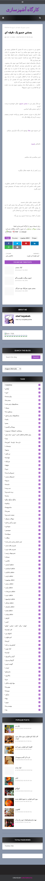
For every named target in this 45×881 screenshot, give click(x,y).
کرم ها (22, 641)
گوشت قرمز (22, 664)
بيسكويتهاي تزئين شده (22, 404)
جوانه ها (22, 458)
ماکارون (22, 676)
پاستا (22, 419)
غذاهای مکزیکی (22, 607)
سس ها (22, 511)
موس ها (22, 687)
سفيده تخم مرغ (22, 515)
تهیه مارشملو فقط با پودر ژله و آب (25, 820)
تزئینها (22, 450)
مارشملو (22, 672)
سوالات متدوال (22, 519)
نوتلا (22, 698)
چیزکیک (22, 461)
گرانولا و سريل (22, 660)
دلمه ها (22, 484)
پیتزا (22, 438)
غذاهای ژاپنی (22, 588)
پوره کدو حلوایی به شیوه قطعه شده (26, 799)
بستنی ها (15, 238)
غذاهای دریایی (22, 584)
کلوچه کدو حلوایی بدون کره (23, 747)
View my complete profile (24, 319)
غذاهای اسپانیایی (22, 568)
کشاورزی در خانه (22, 645)
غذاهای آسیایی (22, 565)
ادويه (22, 393)
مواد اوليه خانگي (22, 683)
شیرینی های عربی (22, 549)
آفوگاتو (17, 789)
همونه (33, 144)
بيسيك (22, 408)
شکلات (22, 538)
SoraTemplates (26, 878)
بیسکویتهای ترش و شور (22, 416)
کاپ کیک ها (22, 630)
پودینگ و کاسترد (22, 427)
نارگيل (22, 695)
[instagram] (22, 2)
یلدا (22, 710)
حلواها (22, 465)
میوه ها (12, 27)
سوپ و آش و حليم (22, 523)
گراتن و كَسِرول (22, 656)
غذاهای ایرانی (22, 576)
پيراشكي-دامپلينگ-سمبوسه (22, 431)
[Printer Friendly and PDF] (16, 233)
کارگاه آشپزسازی (22, 9)
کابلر (16, 778)
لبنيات (22, 668)
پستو (22, 423)
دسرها (22, 481)
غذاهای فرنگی (22, 603)
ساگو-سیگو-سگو (22, 500)
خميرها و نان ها (22, 473)
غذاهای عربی (22, 595)
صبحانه (22, 557)
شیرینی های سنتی (22, 546)
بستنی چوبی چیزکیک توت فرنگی (25, 288)
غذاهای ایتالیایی (22, 572)
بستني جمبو (24, 103)
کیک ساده (18, 768)
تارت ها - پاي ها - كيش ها (22, 442)
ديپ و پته (22, 488)
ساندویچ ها (22, 507)
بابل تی (17, 726)
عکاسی (22, 561)
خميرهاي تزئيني (22, 477)
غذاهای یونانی (22, 614)
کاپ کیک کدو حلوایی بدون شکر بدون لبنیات (26, 737)
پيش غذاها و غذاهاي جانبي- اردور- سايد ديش (22, 435)
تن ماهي (22, 454)
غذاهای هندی (22, 611)
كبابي (22, 622)
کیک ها (22, 653)
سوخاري (22, 526)
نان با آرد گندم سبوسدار (22, 757)
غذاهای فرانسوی (22, 599)
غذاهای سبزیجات (22, 591)
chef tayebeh (10, 37)
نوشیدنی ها (22, 706)
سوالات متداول (31, 229)
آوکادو (22, 389)
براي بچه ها (22, 396)
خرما (22, 469)
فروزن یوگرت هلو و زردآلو (23, 278)
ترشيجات (22, 446)
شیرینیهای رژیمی (22, 553)
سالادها (22, 503)
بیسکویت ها (22, 412)
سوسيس (22, 530)
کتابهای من (22, 633)
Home (7, 27)
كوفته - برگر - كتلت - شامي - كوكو (22, 626)
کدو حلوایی (22, 637)
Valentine (22, 385)
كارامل (22, 618)
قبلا (29, 130)
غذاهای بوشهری (24, 238)
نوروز (22, 702)
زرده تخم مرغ (22, 492)
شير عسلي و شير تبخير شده (22, 542)
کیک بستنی (18, 267)
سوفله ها (22, 534)
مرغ (22, 679)
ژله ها (22, 496)
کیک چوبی (22, 649)
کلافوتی (17, 809)
